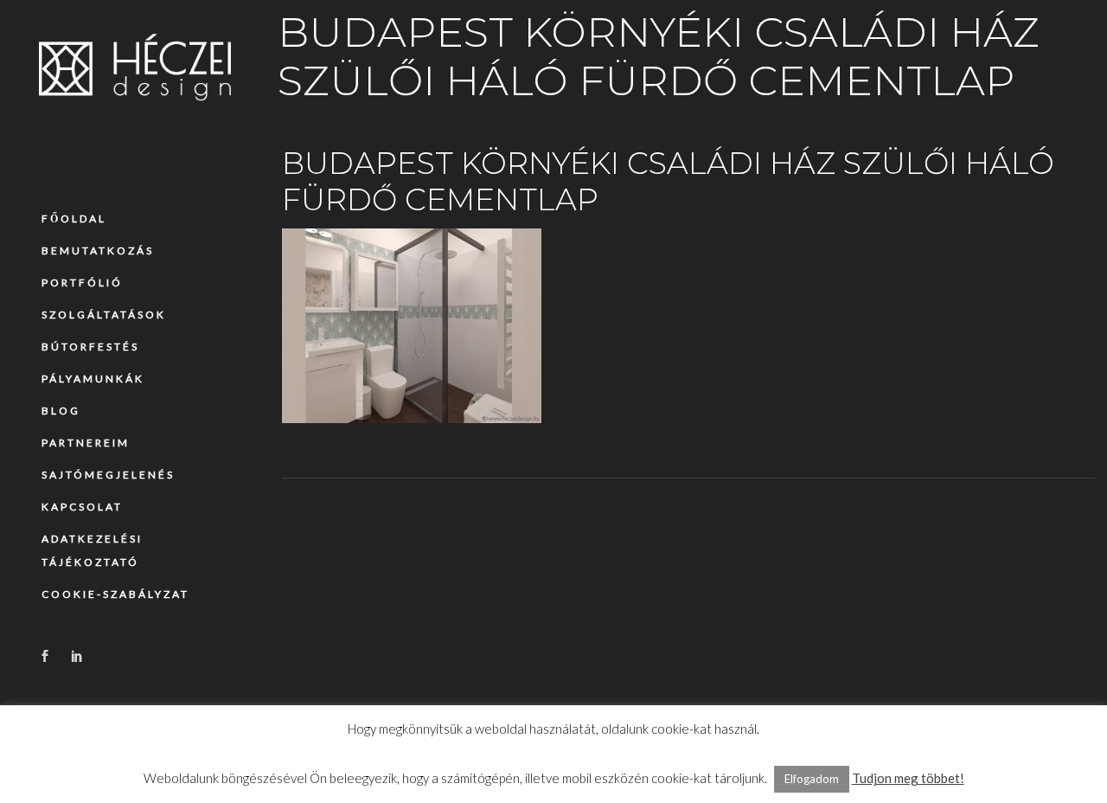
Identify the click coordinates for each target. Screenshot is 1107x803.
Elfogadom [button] (811, 779)
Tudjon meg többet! (908, 778)
